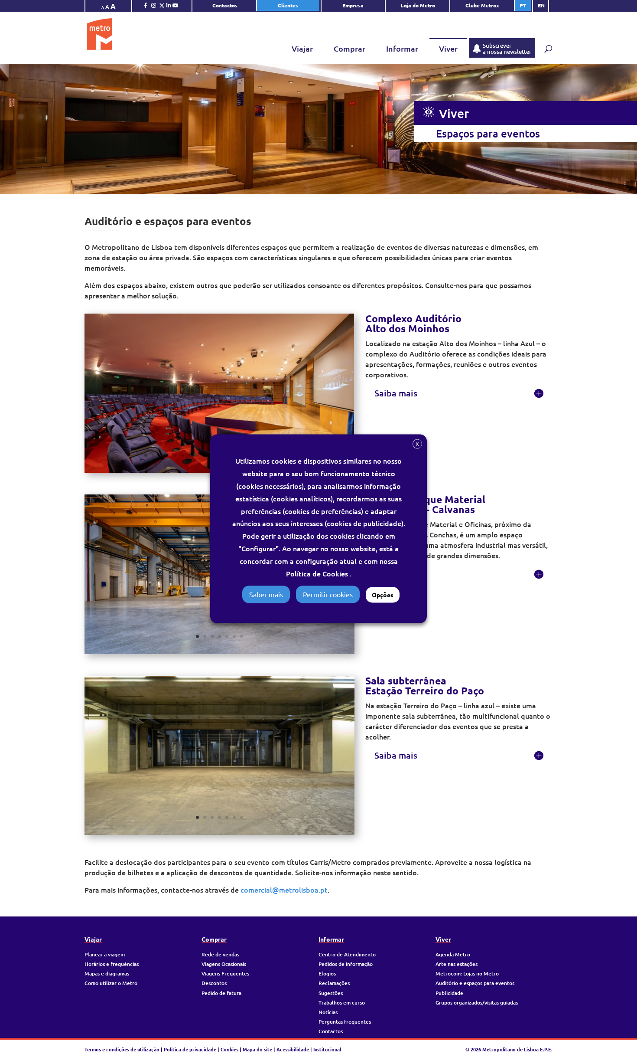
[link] (145, 7)
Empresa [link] (353, 5)
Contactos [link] (224, 5)
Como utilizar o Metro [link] (110, 983)
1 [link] (145, 455)
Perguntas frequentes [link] (344, 1021)
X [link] (417, 444)
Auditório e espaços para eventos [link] (475, 983)
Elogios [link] (327, 973)
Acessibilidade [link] (292, 1049)
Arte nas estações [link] (457, 964)
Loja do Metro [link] (418, 5)
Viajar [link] (302, 48)
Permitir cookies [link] (328, 594)
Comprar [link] (349, 48)
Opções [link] (382, 595)
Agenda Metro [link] (453, 954)
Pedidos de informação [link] (345, 964)
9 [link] (204, 455)
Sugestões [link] (330, 993)
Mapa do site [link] (257, 1049)
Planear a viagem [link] (104, 954)
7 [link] (190, 455)
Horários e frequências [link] (111, 964)
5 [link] (175, 455)
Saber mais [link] (266, 594)
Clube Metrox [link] (482, 5)
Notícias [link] (328, 1012)
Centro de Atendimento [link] (347, 954)
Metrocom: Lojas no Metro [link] (467, 973)
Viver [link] (448, 48)
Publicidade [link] (449, 993)
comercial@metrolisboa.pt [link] (284, 889)
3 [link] (160, 455)
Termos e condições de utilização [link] (122, 1049)
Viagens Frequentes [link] (225, 973)
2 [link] (153, 455)
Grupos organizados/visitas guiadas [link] (477, 1002)
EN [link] (541, 5)
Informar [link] (402, 48)
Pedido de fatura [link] (221, 993)
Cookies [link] (229, 1049)
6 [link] (182, 455)
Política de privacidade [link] (190, 1049)
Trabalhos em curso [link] (341, 1002)
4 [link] (167, 455)
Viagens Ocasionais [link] (224, 964)
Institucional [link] (327, 1049)
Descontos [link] (214, 983)
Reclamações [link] (334, 983)
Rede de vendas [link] (220, 954)
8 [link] (197, 455)
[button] (429, 112)
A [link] (102, 7)
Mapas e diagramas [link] (106, 973)
